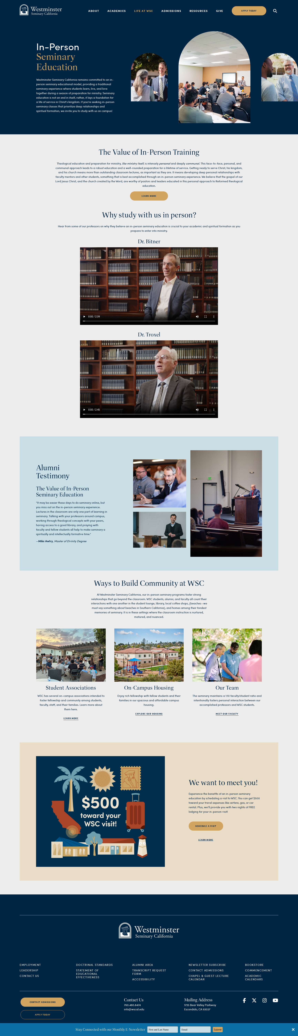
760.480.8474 (132, 1005)
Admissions (171, 11)
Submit (218, 1029)
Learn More (149, 196)
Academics (116, 11)
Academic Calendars (254, 977)
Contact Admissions (206, 970)
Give (219, 11)
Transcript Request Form (149, 971)
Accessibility (143, 979)
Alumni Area (142, 965)
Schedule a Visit (205, 826)
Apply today (249, 10)
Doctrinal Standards (94, 965)
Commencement (258, 970)
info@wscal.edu (134, 1009)
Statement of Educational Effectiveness (88, 973)
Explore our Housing (149, 713)
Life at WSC (143, 11)
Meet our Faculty (227, 713)
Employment (30, 965)
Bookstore (254, 965)
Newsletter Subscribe (207, 965)
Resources (199, 11)
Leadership (29, 970)
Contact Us (29, 976)
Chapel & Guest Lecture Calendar (209, 977)
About (93, 11)
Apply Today (42, 1014)
